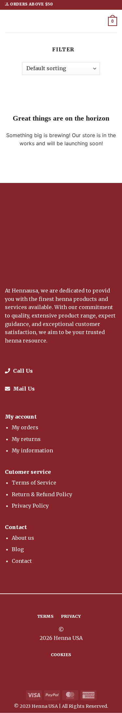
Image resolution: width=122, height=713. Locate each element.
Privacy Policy (30, 505)
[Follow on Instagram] (57, 603)
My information (32, 450)
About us (23, 538)
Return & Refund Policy (42, 494)
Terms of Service (34, 482)
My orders (25, 427)
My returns (26, 439)
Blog (18, 549)
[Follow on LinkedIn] (72, 603)
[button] (9, 21)
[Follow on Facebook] (49, 603)
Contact (22, 561)
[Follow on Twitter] (65, 603)
